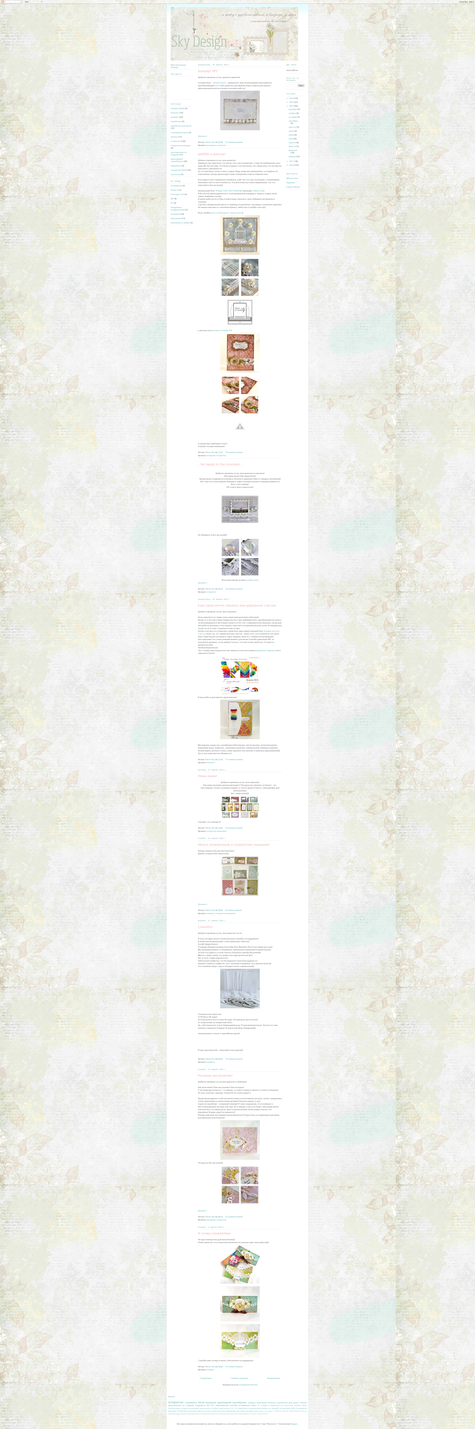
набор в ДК (258, 191)
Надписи (290, 182)
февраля (293, 150)
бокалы (296, 1411)
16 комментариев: (234, 1366)
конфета (210, 1062)
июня (291, 135)
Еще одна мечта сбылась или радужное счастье (237, 605)
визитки (215, 1411)
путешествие (252, 1411)
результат (247, 1414)
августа (293, 127)
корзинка (214, 1414)
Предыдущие (273, 1378)
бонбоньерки (174, 1408)
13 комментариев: (234, 142)
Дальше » (202, 136)
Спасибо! (205, 927)
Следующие (206, 1378)
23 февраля (176, 185)
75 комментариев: (234, 1059)
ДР (172, 198)
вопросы (303, 1411)
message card (177, 194)
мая (291, 139)
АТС (213, 1405)
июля (291, 131)
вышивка (172, 1414)
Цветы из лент (205, 1411)
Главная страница (239, 1378)
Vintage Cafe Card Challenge (228, 191)
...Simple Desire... (219, 83)
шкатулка (175, 174)
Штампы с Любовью (273, 1411)
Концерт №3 (208, 71)
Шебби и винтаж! (212, 154)
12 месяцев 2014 (287, 1408)
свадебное (176, 166)
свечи (253, 1414)
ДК (182, 1411)
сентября (293, 121)
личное (174, 137)
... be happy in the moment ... (220, 464)
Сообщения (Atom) (248, 1385)
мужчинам (176, 218)
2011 (291, 161)
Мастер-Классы (191, 1411)
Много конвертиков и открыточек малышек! (234, 844)
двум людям (181, 1414)
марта (292, 146)
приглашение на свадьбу (179, 153)
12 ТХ (233, 1408)
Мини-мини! (207, 776)
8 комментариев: (233, 910)
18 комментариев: (234, 589)
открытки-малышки (216, 831)
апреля (292, 142)
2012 (291, 106)
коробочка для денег (181, 126)
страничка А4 (262, 1414)
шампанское (224, 1408)
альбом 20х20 (177, 108)
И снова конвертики (214, 1233)
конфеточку (252, 580)
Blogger (294, 1424)
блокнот (210, 762)
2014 (291, 98)
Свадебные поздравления (178, 208)
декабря (293, 109)
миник (265, 1408)
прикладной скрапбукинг (177, 160)
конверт (210, 913)
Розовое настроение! (215, 1075)
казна (222, 1411)
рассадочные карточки (232, 1414)
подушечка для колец (235, 1411)
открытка (221, 145)
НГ (172, 203)
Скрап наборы (293, 187)
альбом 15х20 (287, 1411)
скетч (217, 85)
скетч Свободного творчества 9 (227, 213)
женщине (210, 145)
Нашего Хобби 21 (222, 330)
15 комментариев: (234, 759)
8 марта (174, 190)
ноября (292, 113)
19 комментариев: (234, 452)
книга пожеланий (203, 1414)
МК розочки (292, 178)
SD (282, 1405)
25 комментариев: (234, 1217)
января (292, 156)
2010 (291, 165)
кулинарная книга (179, 132)
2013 (291, 102)
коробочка (176, 121)
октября (293, 117)
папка (220, 1414)
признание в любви (180, 223)
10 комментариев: (234, 828)
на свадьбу (274, 1408)
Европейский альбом (226, 1405)
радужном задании (265, 650)
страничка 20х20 (179, 170)
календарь (191, 1414)
